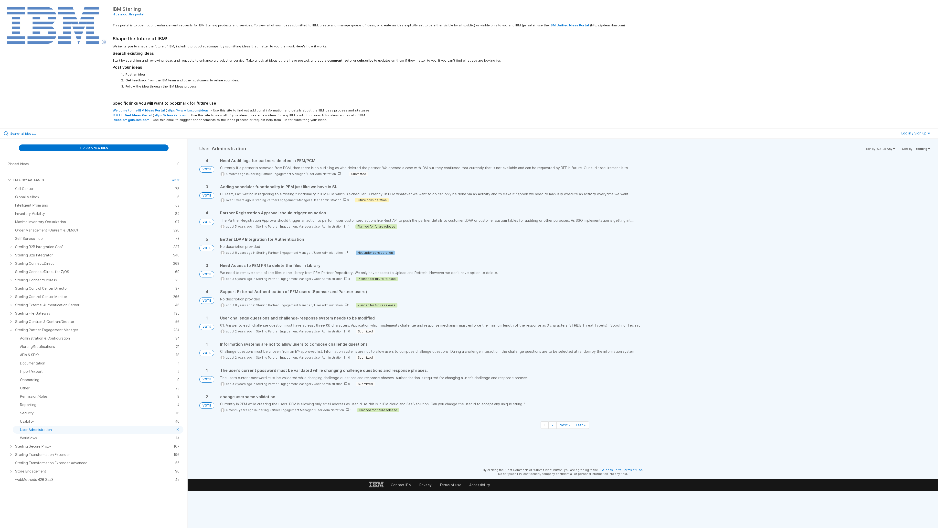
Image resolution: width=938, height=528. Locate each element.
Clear (176, 180)
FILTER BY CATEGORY (28, 180)
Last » (581, 425)
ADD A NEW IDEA (95, 148)
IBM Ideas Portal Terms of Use (620, 470)
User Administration (321, 174)
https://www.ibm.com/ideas (188, 110)
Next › (565, 425)
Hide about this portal (128, 14)
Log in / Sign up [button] (914, 133)
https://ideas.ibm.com (170, 115)
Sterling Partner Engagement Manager (277, 174)
